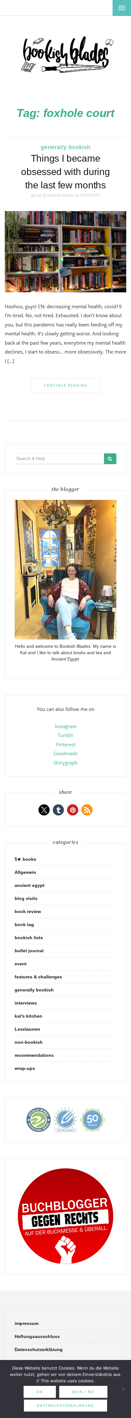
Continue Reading (65, 385)
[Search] (110, 458)
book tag (24, 924)
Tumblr (65, 735)
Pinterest (65, 744)
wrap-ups (25, 1068)
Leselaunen (27, 1029)
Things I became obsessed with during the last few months (65, 171)
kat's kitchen (28, 1016)
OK (40, 1391)
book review (28, 911)
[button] (44, 809)
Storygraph (65, 762)
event (21, 963)
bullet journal (29, 950)
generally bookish (66, 147)
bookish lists (29, 937)
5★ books (25, 859)
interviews (26, 1002)
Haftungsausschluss (37, 1336)
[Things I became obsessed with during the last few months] (65, 251)
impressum (26, 1323)
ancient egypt (30, 885)
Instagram (66, 726)
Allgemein (25, 872)
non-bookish (29, 1042)
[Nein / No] (123, 1389)
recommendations (34, 1055)
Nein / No (83, 1391)
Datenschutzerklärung (39, 1349)
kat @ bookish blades (55, 195)
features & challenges (38, 976)
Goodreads (65, 753)
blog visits (26, 898)
